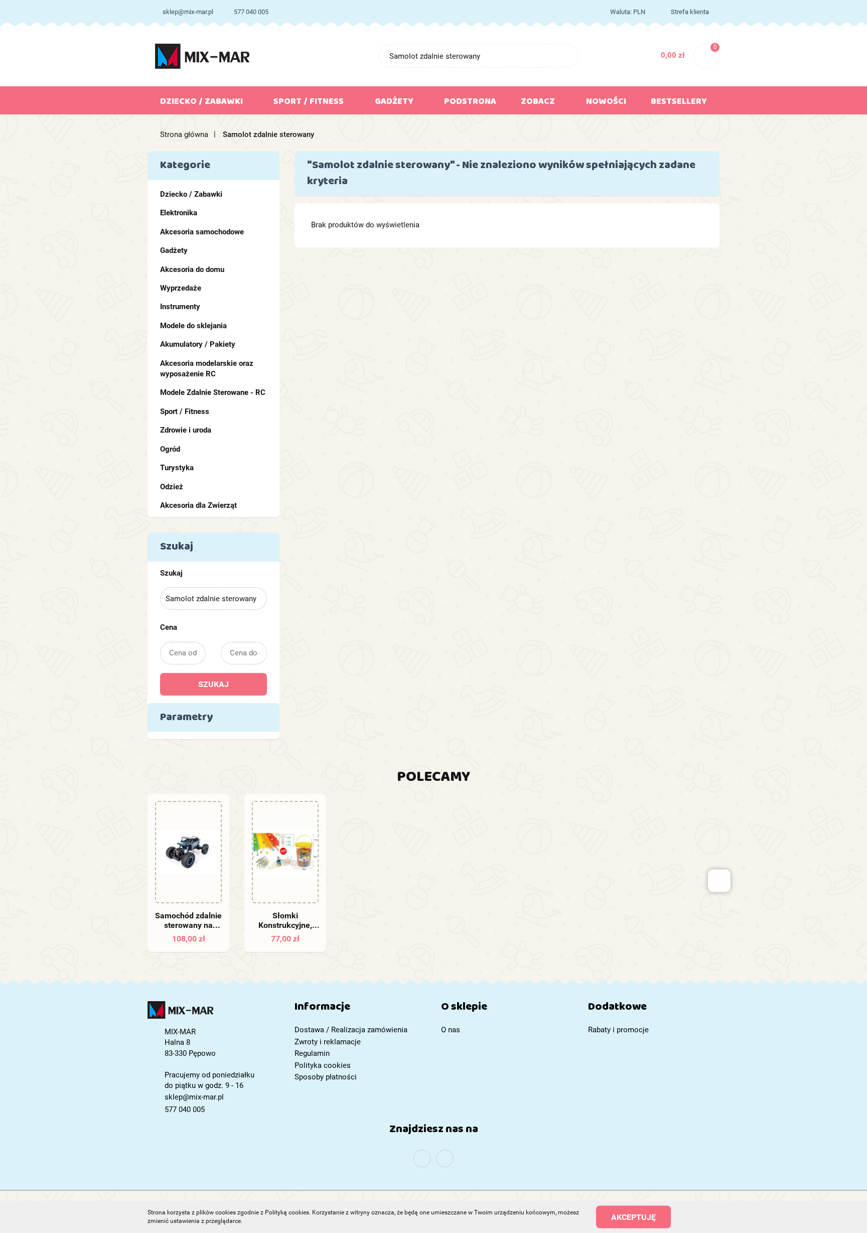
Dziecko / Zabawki (191, 194)
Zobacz (539, 103)
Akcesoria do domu (192, 269)
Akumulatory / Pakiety (197, 344)
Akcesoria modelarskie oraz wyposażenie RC (206, 368)
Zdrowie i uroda (185, 430)
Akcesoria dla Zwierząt (198, 505)
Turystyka (177, 467)
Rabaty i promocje (618, 1029)
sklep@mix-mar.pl (188, 12)
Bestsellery (679, 103)
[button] (360, 1009)
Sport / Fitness (184, 411)
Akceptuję (633, 1216)
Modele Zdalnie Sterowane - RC (212, 392)
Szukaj (213, 684)
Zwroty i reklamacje (328, 1041)
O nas (450, 1029)
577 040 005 (251, 12)
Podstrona (470, 103)
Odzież (171, 486)
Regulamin (312, 1053)
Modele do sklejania (193, 325)
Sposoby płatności (326, 1076)
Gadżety (174, 250)
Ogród (170, 449)
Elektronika (178, 212)
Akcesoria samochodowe (202, 231)
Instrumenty (180, 306)
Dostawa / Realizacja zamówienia (351, 1029)
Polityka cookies (323, 1065)
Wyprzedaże (180, 288)
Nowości (606, 103)
